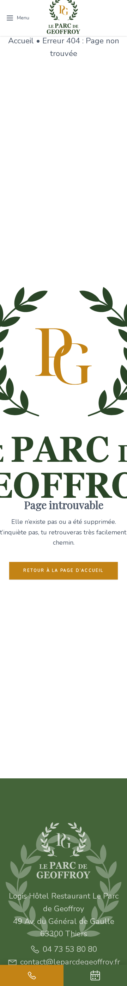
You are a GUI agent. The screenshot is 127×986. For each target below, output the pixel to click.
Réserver (102, 17)
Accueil (21, 40)
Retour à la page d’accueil (63, 570)
